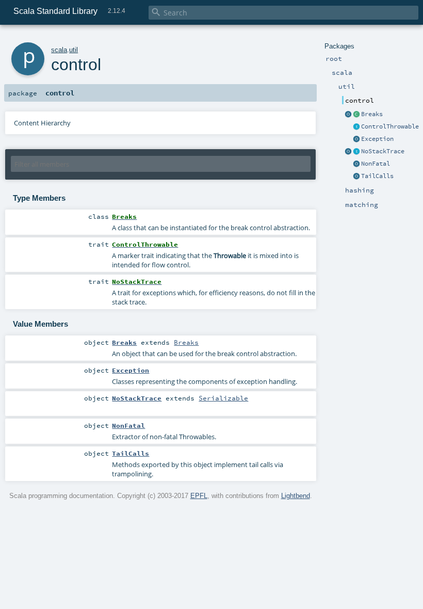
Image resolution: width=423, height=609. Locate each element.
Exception (377, 138)
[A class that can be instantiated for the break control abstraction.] (356, 114)
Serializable (223, 398)
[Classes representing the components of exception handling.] (356, 139)
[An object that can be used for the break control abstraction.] (348, 114)
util (73, 50)
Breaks (372, 114)
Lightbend (295, 496)
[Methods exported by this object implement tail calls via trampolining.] (356, 176)
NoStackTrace (382, 151)
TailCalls (377, 176)
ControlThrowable (390, 126)
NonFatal (375, 163)
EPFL (198, 496)
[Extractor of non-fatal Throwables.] (356, 164)
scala (59, 50)
